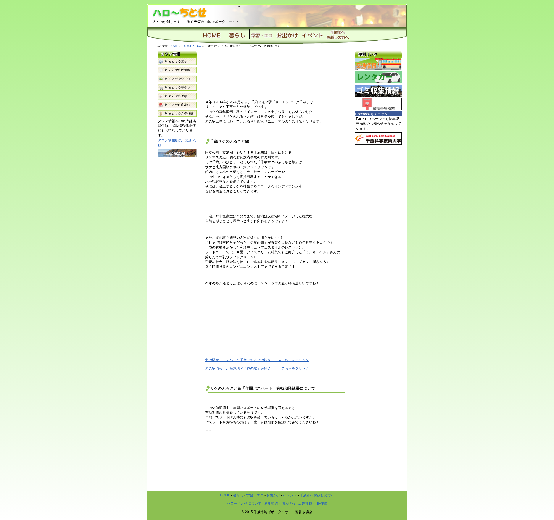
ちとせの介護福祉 (177, 113)
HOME (211, 34)
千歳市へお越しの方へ (317, 495)
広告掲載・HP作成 (312, 503)
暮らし (236, 34)
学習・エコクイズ (261, 34)
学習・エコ (255, 495)
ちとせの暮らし (177, 87)
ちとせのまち (177, 61)
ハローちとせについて (244, 503)
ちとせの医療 (177, 96)
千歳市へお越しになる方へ (337, 34)
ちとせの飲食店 (177, 70)
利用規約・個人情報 (279, 503)
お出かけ (287, 34)
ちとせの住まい (177, 105)
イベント (312, 34)
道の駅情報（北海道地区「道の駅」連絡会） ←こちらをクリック (257, 368)
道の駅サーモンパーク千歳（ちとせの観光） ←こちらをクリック (257, 360)
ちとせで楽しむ (177, 79)
